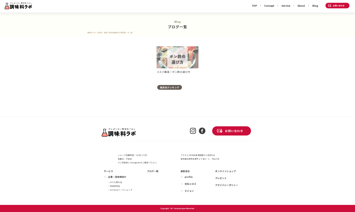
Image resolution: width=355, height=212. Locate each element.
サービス (108, 171)
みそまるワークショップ (121, 189)
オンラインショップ (225, 171)
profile (189, 176)
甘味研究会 (115, 186)
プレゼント (221, 178)
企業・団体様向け (117, 176)
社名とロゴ (190, 183)
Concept (269, 5)
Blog (315, 5)
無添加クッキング (169, 87)
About (301, 5)
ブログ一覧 (153, 171)
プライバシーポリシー (226, 185)
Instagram (135, 162)
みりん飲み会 (116, 182)
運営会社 (185, 171)
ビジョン (189, 190)
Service (286, 5)
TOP (254, 5)
